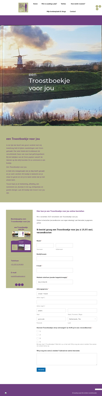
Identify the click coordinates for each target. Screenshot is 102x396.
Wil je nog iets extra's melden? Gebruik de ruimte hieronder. (58, 351)
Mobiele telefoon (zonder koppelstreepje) (52, 277)
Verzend (41, 370)
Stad (38, 314)
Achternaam (59, 249)
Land (69, 323)
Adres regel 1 (41, 297)
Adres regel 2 (41, 306)
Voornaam (40, 249)
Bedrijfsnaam (41, 254)
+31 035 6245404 (17, 264)
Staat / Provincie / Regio (75, 314)
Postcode (39, 323)
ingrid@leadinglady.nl (18, 276)
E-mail (39, 266)
